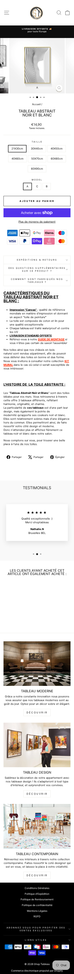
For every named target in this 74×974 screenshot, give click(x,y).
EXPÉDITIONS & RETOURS (37, 260)
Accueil (36, 104)
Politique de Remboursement (37, 899)
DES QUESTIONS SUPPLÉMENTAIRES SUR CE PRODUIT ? (37, 269)
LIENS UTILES (36, 940)
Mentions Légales (37, 910)
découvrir (37, 712)
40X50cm (56, 148)
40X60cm (17, 158)
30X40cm (37, 148)
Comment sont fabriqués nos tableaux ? (37, 280)
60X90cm (37, 168)
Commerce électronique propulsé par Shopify (37, 970)
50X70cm (37, 158)
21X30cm (17, 148)
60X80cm (57, 158)
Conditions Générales (37, 888)
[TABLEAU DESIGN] (37, 745)
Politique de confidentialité (37, 905)
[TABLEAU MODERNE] (37, 663)
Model (37, 179)
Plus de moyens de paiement (37, 221)
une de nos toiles (26, 444)
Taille (37, 141)
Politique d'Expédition (37, 893)
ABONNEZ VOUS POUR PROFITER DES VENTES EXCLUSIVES (36, 929)
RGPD (37, 916)
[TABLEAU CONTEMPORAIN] (37, 826)
